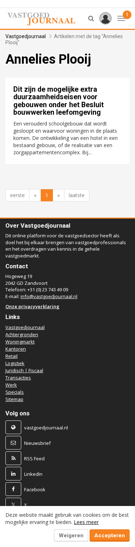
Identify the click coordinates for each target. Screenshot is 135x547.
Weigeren (71, 535)
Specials (14, 392)
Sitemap (14, 399)
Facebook (34, 489)
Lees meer (86, 522)
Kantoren (15, 349)
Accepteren (109, 535)
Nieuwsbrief (37, 443)
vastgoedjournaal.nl (46, 427)
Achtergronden (21, 334)
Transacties (18, 377)
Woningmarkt (20, 341)
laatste (77, 195)
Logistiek (14, 363)
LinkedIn (33, 474)
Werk (11, 385)
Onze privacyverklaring (32, 306)
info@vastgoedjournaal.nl (49, 296)
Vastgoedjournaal (25, 36)
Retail (11, 356)
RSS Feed (34, 458)
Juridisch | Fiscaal (24, 370)
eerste (17, 195)
